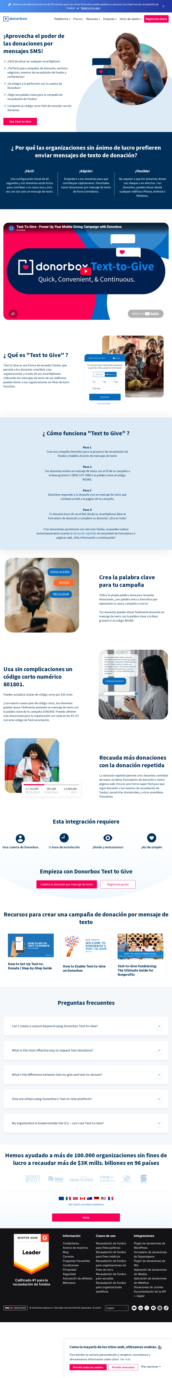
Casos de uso (106, 1236)
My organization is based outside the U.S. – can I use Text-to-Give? (58, 1123)
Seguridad (69, 1274)
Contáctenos (71, 1243)
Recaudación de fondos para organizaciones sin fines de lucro (111, 1265)
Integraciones (144, 1236)
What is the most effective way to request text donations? (52, 1050)
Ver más (125, 1359)
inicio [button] (86, 1217)
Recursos (92, 19)
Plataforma (61, 19)
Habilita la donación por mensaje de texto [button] (66, 884)
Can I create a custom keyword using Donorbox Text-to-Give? (55, 1026)
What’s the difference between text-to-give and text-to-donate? (57, 1074)
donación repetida (84, 533)
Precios (78, 19)
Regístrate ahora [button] (156, 19)
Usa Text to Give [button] (20, 121)
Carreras (68, 1256)
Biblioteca (69, 1282)
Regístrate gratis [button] (118, 884)
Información (71, 1236)
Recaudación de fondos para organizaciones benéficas (111, 1287)
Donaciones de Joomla (148, 1287)
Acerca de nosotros (75, 1247)
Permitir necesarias (123, 1367)
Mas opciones (149, 1366)
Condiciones (71, 1265)
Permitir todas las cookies (88, 1367)
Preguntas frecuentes (76, 1261)
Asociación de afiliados (77, 1278)
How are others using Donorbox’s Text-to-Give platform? (52, 1099)
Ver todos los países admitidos (86, 1204)
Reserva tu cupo (90, 8)
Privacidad (69, 1269)
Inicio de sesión (129, 19)
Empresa (108, 19)
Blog (66, 1252)
